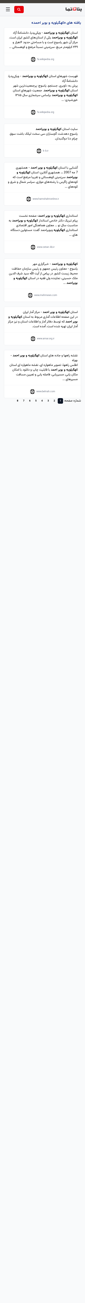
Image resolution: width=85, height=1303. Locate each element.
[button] (8, 9)
